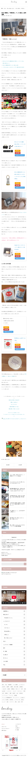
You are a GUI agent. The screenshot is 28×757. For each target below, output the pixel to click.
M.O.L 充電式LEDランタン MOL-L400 (10, 65)
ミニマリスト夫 (17, 699)
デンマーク (12, 701)
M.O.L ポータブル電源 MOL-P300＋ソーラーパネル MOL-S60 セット (19, 144)
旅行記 (22, 699)
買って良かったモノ (9, 15)
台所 (3, 693)
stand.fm (3, 686)
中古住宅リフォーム (14, 617)
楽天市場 (17, 185)
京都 (19, 701)
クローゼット (14, 627)
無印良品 (21, 693)
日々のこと (14, 658)
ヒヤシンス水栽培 (5, 699)
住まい (14, 641)
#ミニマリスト (14, 404)
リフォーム (11, 695)
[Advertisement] (14, 431)
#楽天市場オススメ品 (14, 406)
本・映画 (14, 651)
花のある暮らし (14, 631)
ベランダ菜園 (15, 684)
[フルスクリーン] (24, 603)
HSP (22, 701)
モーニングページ (16, 697)
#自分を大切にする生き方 (14, 400)
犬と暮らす (14, 654)
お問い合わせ (5, 555)
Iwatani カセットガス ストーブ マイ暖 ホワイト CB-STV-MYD (19, 247)
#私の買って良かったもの (14, 408)
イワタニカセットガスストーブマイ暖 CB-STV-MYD (13, 67)
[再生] (3, 603)
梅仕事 (14, 693)
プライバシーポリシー (6, 553)
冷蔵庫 (11, 686)
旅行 (14, 647)
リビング (14, 691)
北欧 (7, 701)
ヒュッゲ (3, 701)
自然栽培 (21, 686)
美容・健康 (16, 686)
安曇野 (8, 686)
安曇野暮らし (14, 611)
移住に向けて (14, 614)
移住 (3, 684)
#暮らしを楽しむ (14, 402)
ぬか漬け (3, 691)
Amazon (17, 150)
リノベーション (5, 695)
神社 (16, 701)
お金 (17, 693)
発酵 (10, 693)
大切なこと (14, 634)
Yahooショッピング (20, 155)
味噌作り (6, 693)
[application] (14, 597)
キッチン (14, 624)
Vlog (14, 664)
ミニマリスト (9, 691)
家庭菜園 (9, 684)
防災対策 (11, 699)
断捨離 (15, 695)
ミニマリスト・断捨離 (14, 644)
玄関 (24, 691)
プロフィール (5, 552)
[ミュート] (22, 603)
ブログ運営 (14, 661)
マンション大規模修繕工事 (7, 697)
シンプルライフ (14, 621)
